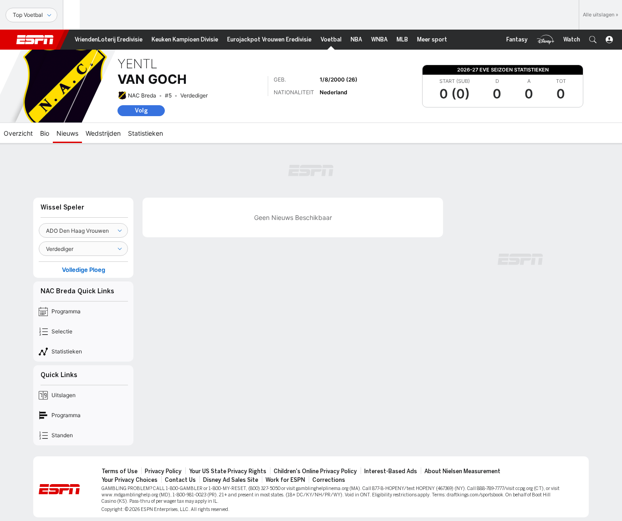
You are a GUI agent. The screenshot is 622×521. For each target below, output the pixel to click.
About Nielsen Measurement (462, 471)
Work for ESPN (285, 480)
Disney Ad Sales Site (230, 480)
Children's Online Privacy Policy (315, 471)
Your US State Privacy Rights (227, 471)
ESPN (35, 40)
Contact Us (180, 480)
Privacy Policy (163, 471)
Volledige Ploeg (83, 269)
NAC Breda (142, 95)
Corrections (328, 480)
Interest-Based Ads (390, 471)
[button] (593, 39)
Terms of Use (120, 471)
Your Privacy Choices (130, 480)
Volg (141, 110)
